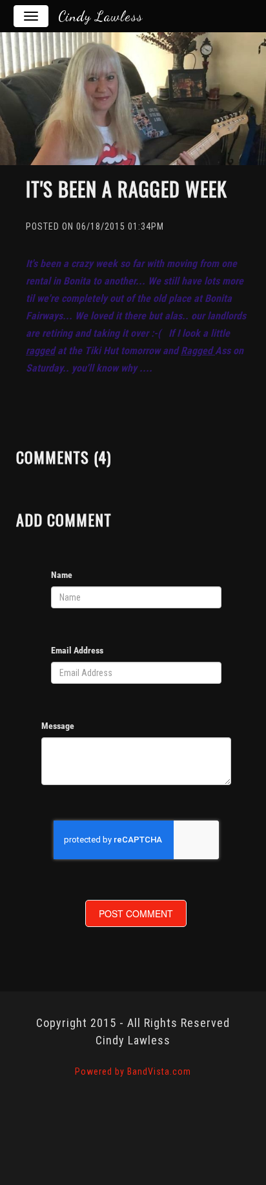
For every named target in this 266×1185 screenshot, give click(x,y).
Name (61, 575)
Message (57, 726)
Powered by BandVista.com (133, 1071)
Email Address (77, 650)
